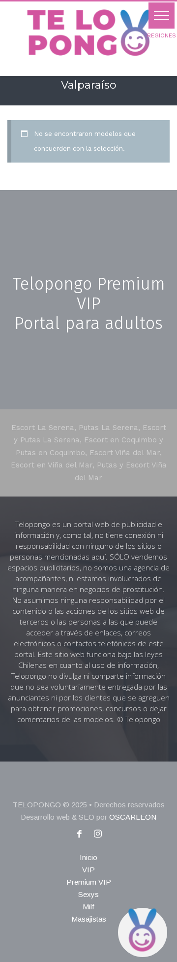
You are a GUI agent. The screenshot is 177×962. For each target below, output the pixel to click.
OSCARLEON (132, 817)
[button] (161, 15)
